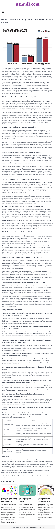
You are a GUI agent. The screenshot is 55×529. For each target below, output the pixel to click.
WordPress (42, 527)
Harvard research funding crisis (22, 470)
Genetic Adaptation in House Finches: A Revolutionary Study (44, 499)
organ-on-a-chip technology (12, 472)
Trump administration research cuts (25, 472)
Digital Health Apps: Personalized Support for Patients (26, 499)
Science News (4, 17)
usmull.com (28, 4)
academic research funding (10, 470)
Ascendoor (32, 527)
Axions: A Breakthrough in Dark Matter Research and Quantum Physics (9, 499)
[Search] (53, 12)
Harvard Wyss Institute (34, 470)
